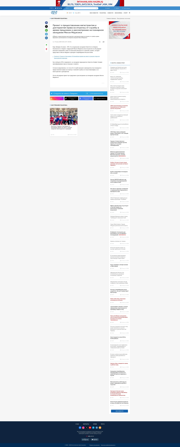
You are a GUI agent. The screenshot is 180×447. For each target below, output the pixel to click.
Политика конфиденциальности (108, 445)
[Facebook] (80, 427)
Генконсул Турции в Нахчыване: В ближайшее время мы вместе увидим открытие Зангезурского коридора (77, 57)
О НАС (77, 424)
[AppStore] (95, 439)
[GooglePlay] (85, 439)
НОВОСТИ (110, 13)
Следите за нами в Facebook (87, 98)
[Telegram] (57, 8)
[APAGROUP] (90, 436)
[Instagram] (51, 8)
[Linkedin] (59, 8)
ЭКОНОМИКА (118, 13)
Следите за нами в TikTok (72, 98)
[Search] (96, 8)
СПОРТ (126, 13)
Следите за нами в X (101, 98)
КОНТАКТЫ (86, 424)
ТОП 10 (102, 424)
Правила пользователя (94, 445)
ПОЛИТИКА (103, 13)
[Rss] (61, 8)
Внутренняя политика (123, 18)
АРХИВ (95, 424)
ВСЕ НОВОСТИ (94, 13)
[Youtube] (55, 8)
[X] (53, 8)
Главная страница (111, 18)
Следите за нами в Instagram (58, 98)
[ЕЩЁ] (129, 12)
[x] (86, 427)
